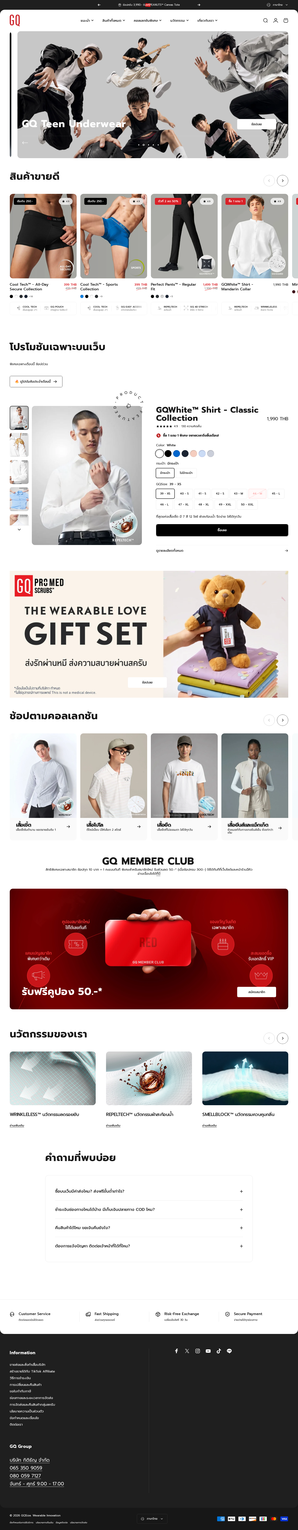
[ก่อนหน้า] (99, 5)
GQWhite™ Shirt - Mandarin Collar (237, 287)
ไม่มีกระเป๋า (186, 473)
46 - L (164, 504)
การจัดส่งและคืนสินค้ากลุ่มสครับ (32, 1405)
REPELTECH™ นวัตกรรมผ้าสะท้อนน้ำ (139, 1114)
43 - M (238, 493)
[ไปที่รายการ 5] (19, 526)
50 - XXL (247, 504)
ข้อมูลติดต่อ (62, 1522)
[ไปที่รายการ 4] (19, 499)
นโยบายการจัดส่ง (78, 1522)
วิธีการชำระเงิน (20, 1378)
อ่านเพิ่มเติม (17, 1125)
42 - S (220, 493)
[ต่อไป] (198, 5)
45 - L (276, 493)
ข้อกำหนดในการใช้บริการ (21, 1522)
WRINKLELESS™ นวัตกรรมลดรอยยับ (44, 1114)
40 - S (184, 493)
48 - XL (203, 504)
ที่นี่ (158, 873)
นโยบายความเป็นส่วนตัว (27, 1411)
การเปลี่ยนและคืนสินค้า (26, 1385)
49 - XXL (225, 504)
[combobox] (277, 5)
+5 (171, 296)
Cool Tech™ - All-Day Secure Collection (29, 287)
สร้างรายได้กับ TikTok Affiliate (32, 1371)
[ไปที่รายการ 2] (19, 445)
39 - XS (165, 493)
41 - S (202, 493)
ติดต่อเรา (16, 1425)
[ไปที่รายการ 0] (19, 418)
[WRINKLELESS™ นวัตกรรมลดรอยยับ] (53, 1078)
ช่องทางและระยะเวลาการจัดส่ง (31, 1398)
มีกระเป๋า (165, 473)
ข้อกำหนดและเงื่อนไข (24, 1418)
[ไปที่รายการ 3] (19, 472)
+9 (101, 296)
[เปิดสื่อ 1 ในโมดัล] (87, 475)
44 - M (257, 493)
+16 (31, 296)
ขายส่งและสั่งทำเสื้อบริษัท (27, 1365)
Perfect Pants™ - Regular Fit (173, 287)
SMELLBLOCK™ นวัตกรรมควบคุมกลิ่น (238, 1114)
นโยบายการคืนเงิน (44, 1522)
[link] (37, 1484)
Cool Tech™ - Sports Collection (99, 287)
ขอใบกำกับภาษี (20, 1391)
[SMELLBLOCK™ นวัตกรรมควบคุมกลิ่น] (245, 1078)
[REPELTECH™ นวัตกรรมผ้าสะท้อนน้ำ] (149, 1078)
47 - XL (183, 504)
